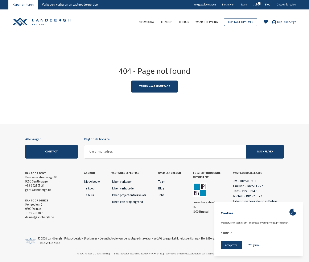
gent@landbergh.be (38, 190)
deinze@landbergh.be (39, 217)
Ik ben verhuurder (123, 188)
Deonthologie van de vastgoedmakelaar (126, 238)
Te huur (183, 22)
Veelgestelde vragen (205, 5)
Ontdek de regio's (286, 5)
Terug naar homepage (154, 86)
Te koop (166, 22)
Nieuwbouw (146, 22)
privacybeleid (169, 253)
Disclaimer (90, 238)
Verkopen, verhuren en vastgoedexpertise (70, 5)
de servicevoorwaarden (191, 253)
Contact (51, 152)
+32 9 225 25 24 (34, 186)
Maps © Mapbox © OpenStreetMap (94, 253)
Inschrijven (228, 5)
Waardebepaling (206, 22)
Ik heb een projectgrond (127, 202)
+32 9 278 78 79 (34, 213)
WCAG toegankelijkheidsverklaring (176, 238)
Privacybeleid (73, 238)
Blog (267, 5)
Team (243, 5)
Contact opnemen (240, 22)
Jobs (256, 4)
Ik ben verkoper (121, 182)
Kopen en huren (23, 5)
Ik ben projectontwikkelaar (128, 195)
